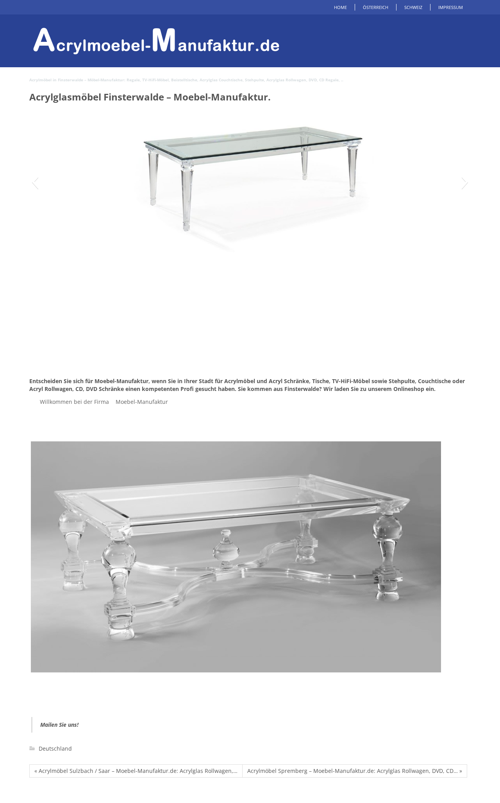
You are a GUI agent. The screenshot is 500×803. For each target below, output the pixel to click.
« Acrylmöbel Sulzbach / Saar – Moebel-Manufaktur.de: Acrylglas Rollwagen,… (136, 770)
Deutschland (55, 748)
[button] (35, 182)
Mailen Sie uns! (59, 724)
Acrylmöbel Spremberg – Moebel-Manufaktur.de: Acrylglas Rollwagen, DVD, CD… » (354, 770)
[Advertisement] (250, 318)
